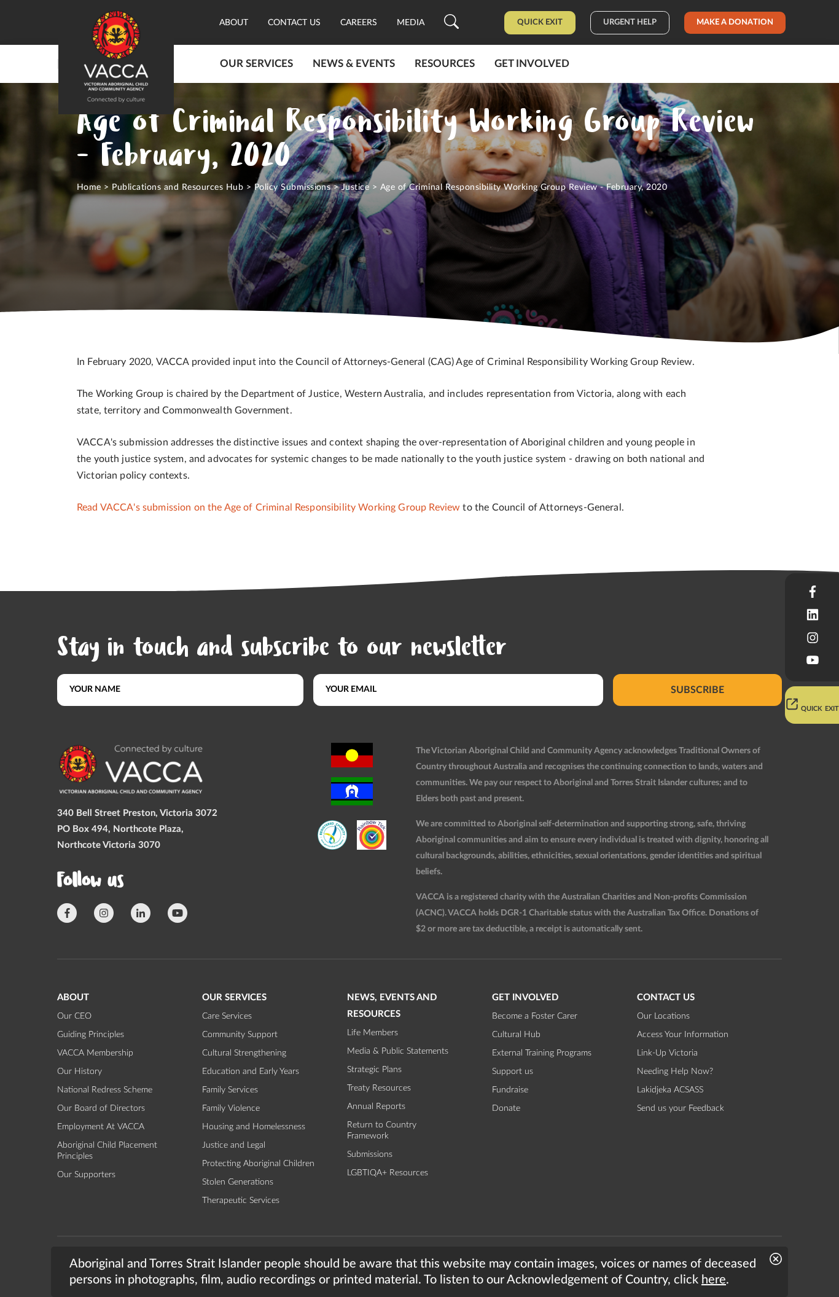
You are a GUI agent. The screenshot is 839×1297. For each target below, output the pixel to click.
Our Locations (663, 1016)
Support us (512, 1071)
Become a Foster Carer (534, 1016)
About (233, 22)
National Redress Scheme (104, 1090)
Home (89, 187)
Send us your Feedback (680, 1108)
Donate (506, 1108)
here (713, 1280)
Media (410, 22)
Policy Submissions (292, 187)
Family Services (230, 1090)
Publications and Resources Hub (177, 187)
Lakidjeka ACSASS (670, 1090)
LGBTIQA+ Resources (387, 1173)
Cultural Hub (516, 1034)
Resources (445, 63)
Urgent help (630, 22)
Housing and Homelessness (253, 1127)
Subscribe (697, 689)
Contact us (294, 22)
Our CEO (74, 1016)
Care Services (227, 1016)
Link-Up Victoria (667, 1053)
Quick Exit (540, 22)
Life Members (372, 1033)
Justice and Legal (233, 1145)
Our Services (256, 63)
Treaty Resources (379, 1088)
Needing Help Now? (675, 1071)
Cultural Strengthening (244, 1053)
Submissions (369, 1154)
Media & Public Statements (397, 1051)
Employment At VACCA (100, 1127)
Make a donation (735, 22)
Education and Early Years (250, 1071)
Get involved (531, 63)
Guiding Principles (90, 1034)
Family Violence (231, 1108)
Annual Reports (376, 1106)
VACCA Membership (95, 1053)
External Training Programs (541, 1053)
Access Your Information (682, 1034)
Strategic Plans (374, 1069)
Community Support (240, 1034)
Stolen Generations (237, 1182)
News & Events (354, 63)
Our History (79, 1071)
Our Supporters (86, 1174)
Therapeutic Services (240, 1200)
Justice (355, 187)
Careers (358, 22)
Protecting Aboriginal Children (258, 1163)
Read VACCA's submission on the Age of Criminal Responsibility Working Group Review (268, 507)
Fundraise (510, 1090)
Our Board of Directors (101, 1108)
